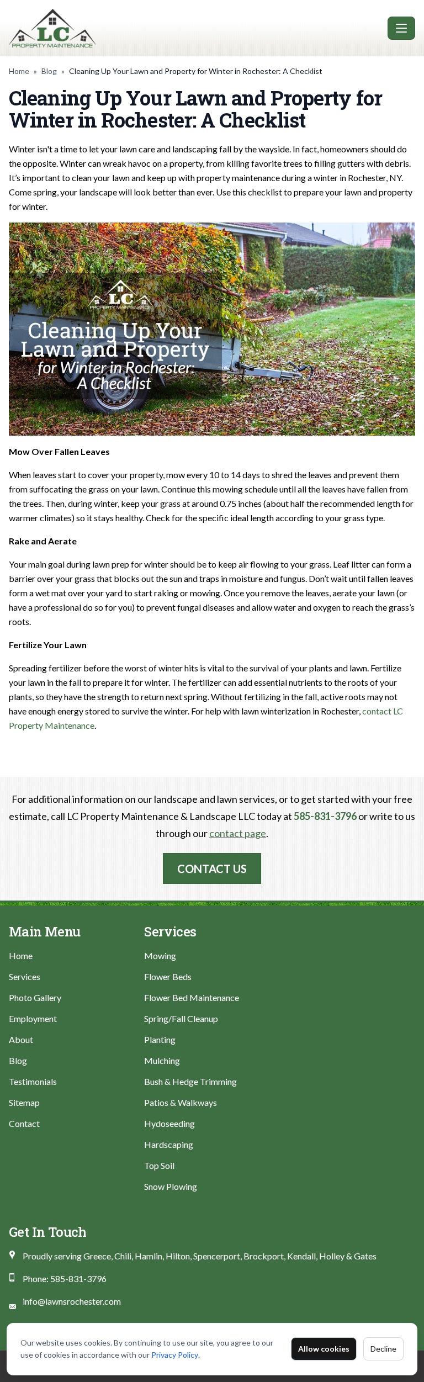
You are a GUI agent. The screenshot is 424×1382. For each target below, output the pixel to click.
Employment (33, 1018)
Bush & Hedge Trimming (190, 1081)
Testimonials (33, 1081)
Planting (160, 1039)
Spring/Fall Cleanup (181, 1018)
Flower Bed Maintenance (191, 997)
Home (19, 71)
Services (24, 976)
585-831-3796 (325, 816)
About (21, 1039)
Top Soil (159, 1165)
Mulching (162, 1060)
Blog (49, 71)
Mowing (160, 955)
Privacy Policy (174, 1354)
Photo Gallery (35, 997)
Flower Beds (168, 976)
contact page (237, 833)
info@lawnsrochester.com (72, 1301)
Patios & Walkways (180, 1102)
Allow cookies (323, 1348)
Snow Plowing (170, 1186)
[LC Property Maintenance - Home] (196, 28)
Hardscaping (168, 1144)
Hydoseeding (169, 1123)
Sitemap (24, 1102)
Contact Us (212, 868)
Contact (24, 1123)
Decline (383, 1348)
